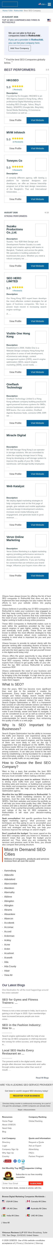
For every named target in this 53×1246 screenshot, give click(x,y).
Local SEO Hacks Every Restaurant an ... (18, 1052)
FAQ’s (31, 1153)
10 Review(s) (18, 142)
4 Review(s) (17, 291)
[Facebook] (15, 1161)
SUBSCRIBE (36, 1183)
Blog (4, 1131)
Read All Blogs (42, 1078)
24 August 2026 (10, 17)
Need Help (7, 1128)
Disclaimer (29, 1243)
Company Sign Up (10, 1149)
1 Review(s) (17, 90)
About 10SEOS (9, 1124)
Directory (6, 1142)
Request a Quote (36, 1142)
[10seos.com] (10, 4)
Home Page (7, 1121)
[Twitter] (19, 1161)
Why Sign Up (8, 1153)
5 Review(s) (17, 170)
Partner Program (36, 1156)
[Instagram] (23, 1161)
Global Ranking (35, 1121)
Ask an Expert (35, 1146)
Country (5, 1156)
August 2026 (11, 212)
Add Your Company (19, 48)
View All (8, 975)
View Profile (15, 120)
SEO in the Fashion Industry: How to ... (21, 1026)
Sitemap (39, 1243)
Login (4, 1146)
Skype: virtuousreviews (26, 1110)
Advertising (34, 1149)
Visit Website (37, 120)
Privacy (19, 1243)
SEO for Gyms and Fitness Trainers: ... (20, 1001)
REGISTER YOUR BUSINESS (26, 1096)
